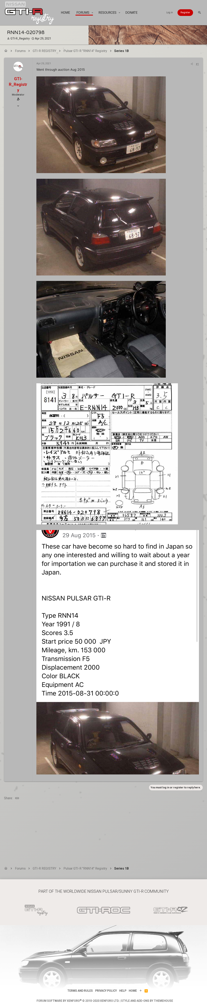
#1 (197, 63)
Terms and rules (80, 990)
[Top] (140, 991)
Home (133, 990)
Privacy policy (106, 990)
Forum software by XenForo (78, 1000)
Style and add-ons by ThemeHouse (147, 1000)
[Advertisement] (103, 834)
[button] (92, 13)
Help (122, 990)
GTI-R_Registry (20, 38)
